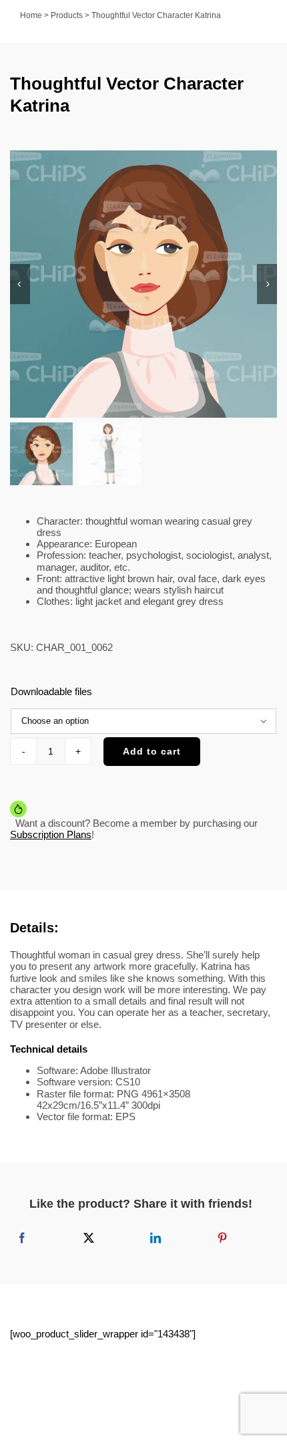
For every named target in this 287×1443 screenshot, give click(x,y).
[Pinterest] (222, 1238)
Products (67, 15)
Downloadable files (51, 691)
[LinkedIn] (156, 1238)
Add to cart (152, 751)
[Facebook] (22, 1238)
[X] (89, 1238)
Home (31, 15)
